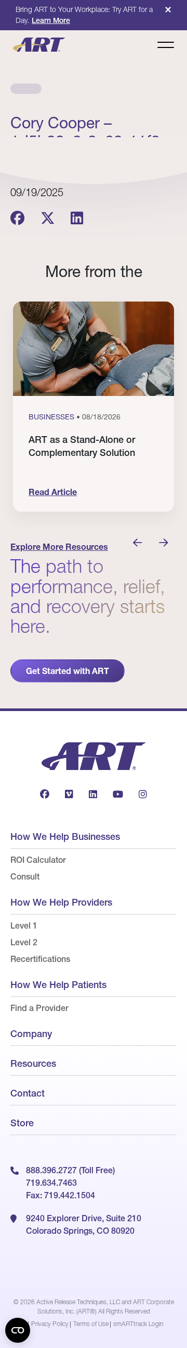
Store (22, 1123)
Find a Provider (39, 1008)
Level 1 (23, 925)
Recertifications (40, 959)
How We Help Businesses (65, 836)
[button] (137, 543)
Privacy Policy (50, 1324)
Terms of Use (91, 1324)
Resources (33, 1063)
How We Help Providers (61, 902)
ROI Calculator (38, 859)
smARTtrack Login (138, 1324)
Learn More (51, 20)
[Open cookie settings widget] (17, 1330)
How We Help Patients (58, 985)
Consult (24, 876)
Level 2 (23, 942)
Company (31, 1034)
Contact (27, 1093)
